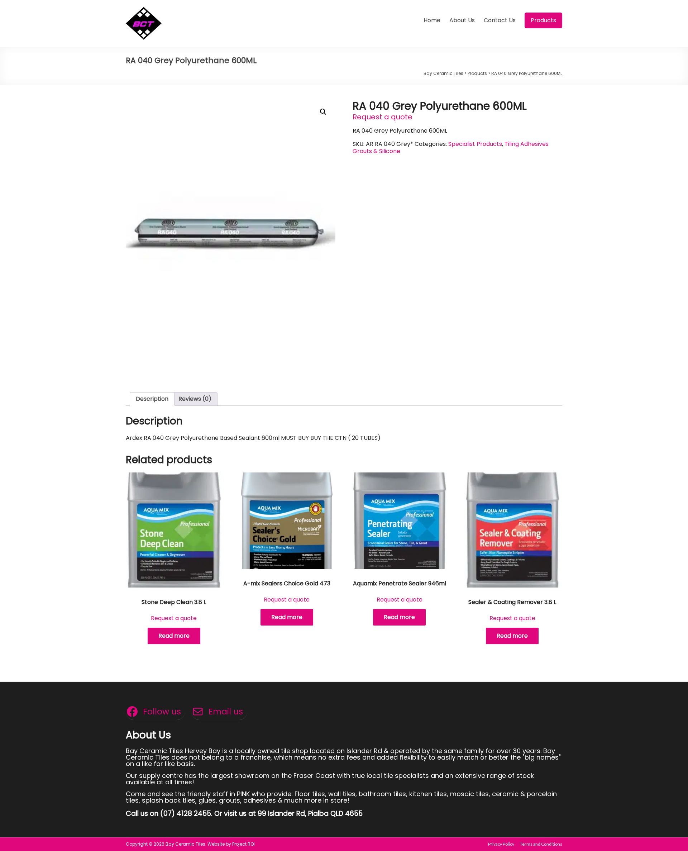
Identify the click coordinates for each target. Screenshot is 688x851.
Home (432, 20)
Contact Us (500, 20)
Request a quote (382, 117)
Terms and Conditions (541, 844)
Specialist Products (475, 144)
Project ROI (243, 844)
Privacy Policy (501, 844)
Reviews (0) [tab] (194, 399)
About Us (462, 20)
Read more (174, 636)
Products (543, 20)
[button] (323, 111)
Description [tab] (152, 399)
